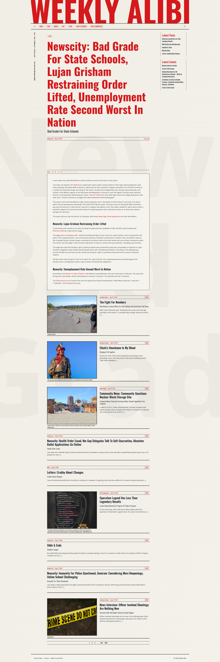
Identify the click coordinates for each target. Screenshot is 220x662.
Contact (46, 658)
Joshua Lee (50, 139)
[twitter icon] (55, 172)
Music (56, 26)
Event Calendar (81, 26)
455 (101, 643)
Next (106, 643)
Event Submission (96, 26)
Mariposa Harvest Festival (169, 65)
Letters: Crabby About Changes (171, 54)
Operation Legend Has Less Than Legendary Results (171, 40)
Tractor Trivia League (168, 69)
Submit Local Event (56, 658)
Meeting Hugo (166, 50)
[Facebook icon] (52, 172)
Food (70, 26)
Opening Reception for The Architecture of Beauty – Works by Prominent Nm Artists (172, 74)
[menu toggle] (34, 26)
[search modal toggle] (184, 26)
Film (48, 26)
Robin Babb (103, 389)
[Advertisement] (98, 155)
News (41, 26)
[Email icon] (61, 172)
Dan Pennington (104, 493)
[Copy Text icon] (58, 172)
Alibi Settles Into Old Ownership (171, 44)
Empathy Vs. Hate (167, 47)
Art (63, 26)
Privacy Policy (38, 658)
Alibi (48, 467)
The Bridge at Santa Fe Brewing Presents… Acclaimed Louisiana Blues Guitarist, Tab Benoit (172, 82)
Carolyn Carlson (104, 343)
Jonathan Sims (104, 297)
